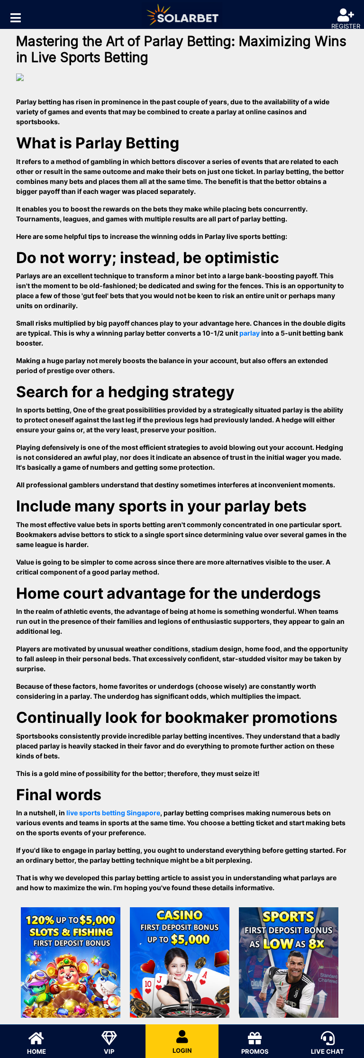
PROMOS (255, 1051)
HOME (36, 1051)
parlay (249, 333)
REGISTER (345, 26)
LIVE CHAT (327, 1051)
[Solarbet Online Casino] (182, 14)
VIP (109, 1051)
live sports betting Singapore (113, 813)
